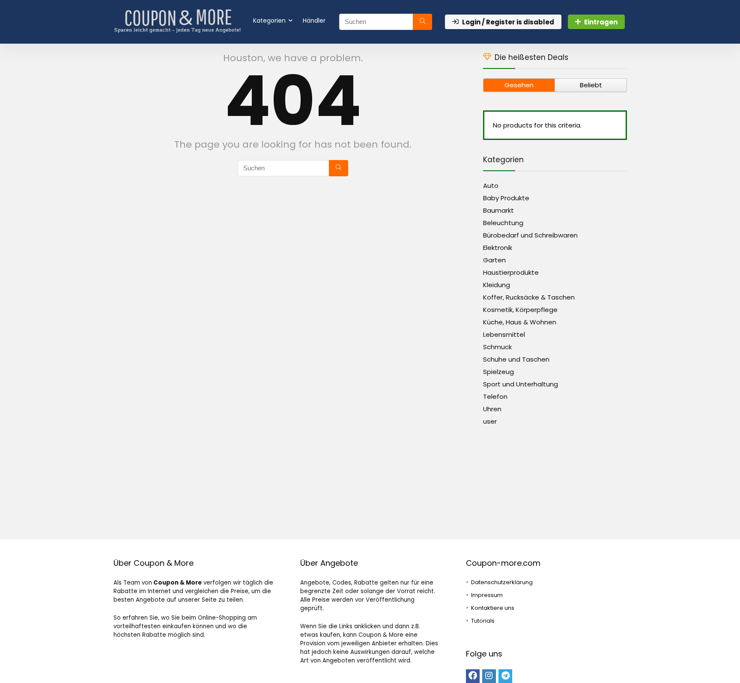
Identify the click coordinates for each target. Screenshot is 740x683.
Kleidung (496, 284)
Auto (490, 185)
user (490, 421)
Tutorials (483, 621)
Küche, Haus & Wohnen (519, 322)
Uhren (492, 408)
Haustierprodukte (511, 272)
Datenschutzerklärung (502, 582)
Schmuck (497, 346)
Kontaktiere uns (492, 608)
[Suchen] (422, 22)
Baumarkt (498, 210)
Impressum (487, 595)
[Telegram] (505, 676)
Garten (494, 259)
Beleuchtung (503, 222)
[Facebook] (473, 676)
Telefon (495, 396)
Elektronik (497, 247)
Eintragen (601, 22)
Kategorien (269, 20)
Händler (314, 20)
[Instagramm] (489, 676)
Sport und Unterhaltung (520, 384)
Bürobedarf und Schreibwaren (530, 235)
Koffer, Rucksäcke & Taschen (529, 297)
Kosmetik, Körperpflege (520, 309)
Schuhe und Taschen (516, 359)
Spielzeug (498, 371)
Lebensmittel (504, 334)
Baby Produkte (506, 197)
